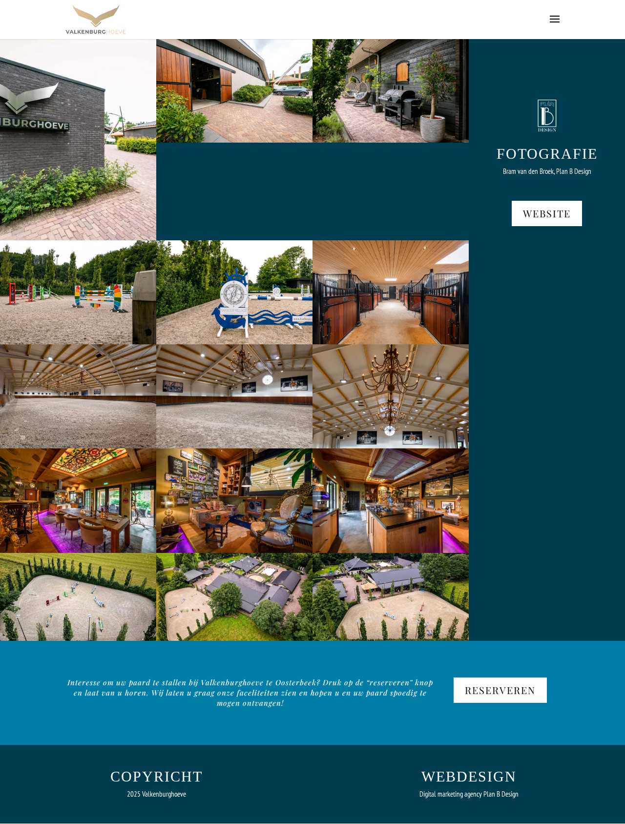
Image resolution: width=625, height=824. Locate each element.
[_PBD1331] (390, 140)
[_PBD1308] (78, 550)
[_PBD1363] (78, 445)
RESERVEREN (500, 690)
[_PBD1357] (390, 445)
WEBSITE (547, 213)
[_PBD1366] (234, 140)
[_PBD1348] (390, 341)
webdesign (469, 776)
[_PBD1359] (234, 445)
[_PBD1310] (234, 550)
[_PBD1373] (78, 237)
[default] (78, 638)
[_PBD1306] (390, 550)
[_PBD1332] (78, 341)
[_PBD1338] (234, 341)
